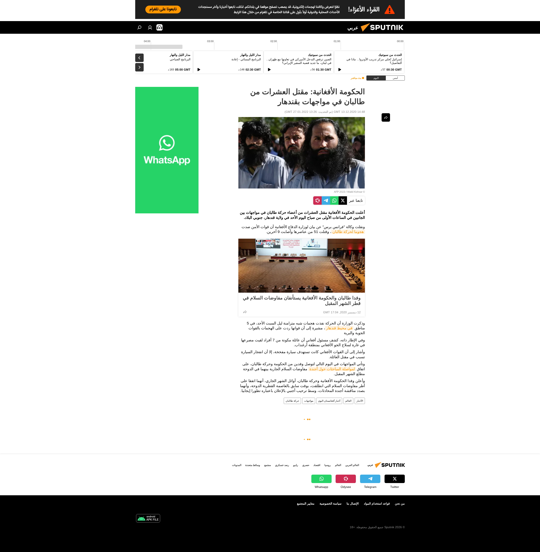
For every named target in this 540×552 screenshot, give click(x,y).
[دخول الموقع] (150, 27)
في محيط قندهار (339, 328)
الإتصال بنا (353, 503)
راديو (295, 465)
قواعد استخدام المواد (377, 503)
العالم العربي (352, 465)
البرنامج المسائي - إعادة (246, 59)
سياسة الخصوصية (331, 503)
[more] (245, 312)
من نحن (400, 503)
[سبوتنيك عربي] (383, 32)
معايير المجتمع (306, 503)
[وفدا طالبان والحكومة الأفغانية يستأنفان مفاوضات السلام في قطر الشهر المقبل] (301, 266)
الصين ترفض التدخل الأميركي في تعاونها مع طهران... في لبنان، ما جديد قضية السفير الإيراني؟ (298, 61)
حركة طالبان (292, 400)
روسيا (327, 465)
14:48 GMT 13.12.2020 (349, 111)
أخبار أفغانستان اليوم (329, 400)
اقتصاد (316, 465)
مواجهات (308, 400)
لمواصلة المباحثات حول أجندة (332, 369)
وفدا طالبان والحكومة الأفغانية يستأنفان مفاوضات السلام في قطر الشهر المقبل (302, 300)
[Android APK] (148, 519)
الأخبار (359, 400)
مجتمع (267, 465)
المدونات (236, 465)
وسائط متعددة (252, 465)
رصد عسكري (282, 465)
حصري (305, 465)
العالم (348, 400)
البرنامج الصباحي (180, 59)
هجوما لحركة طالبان (348, 232)
